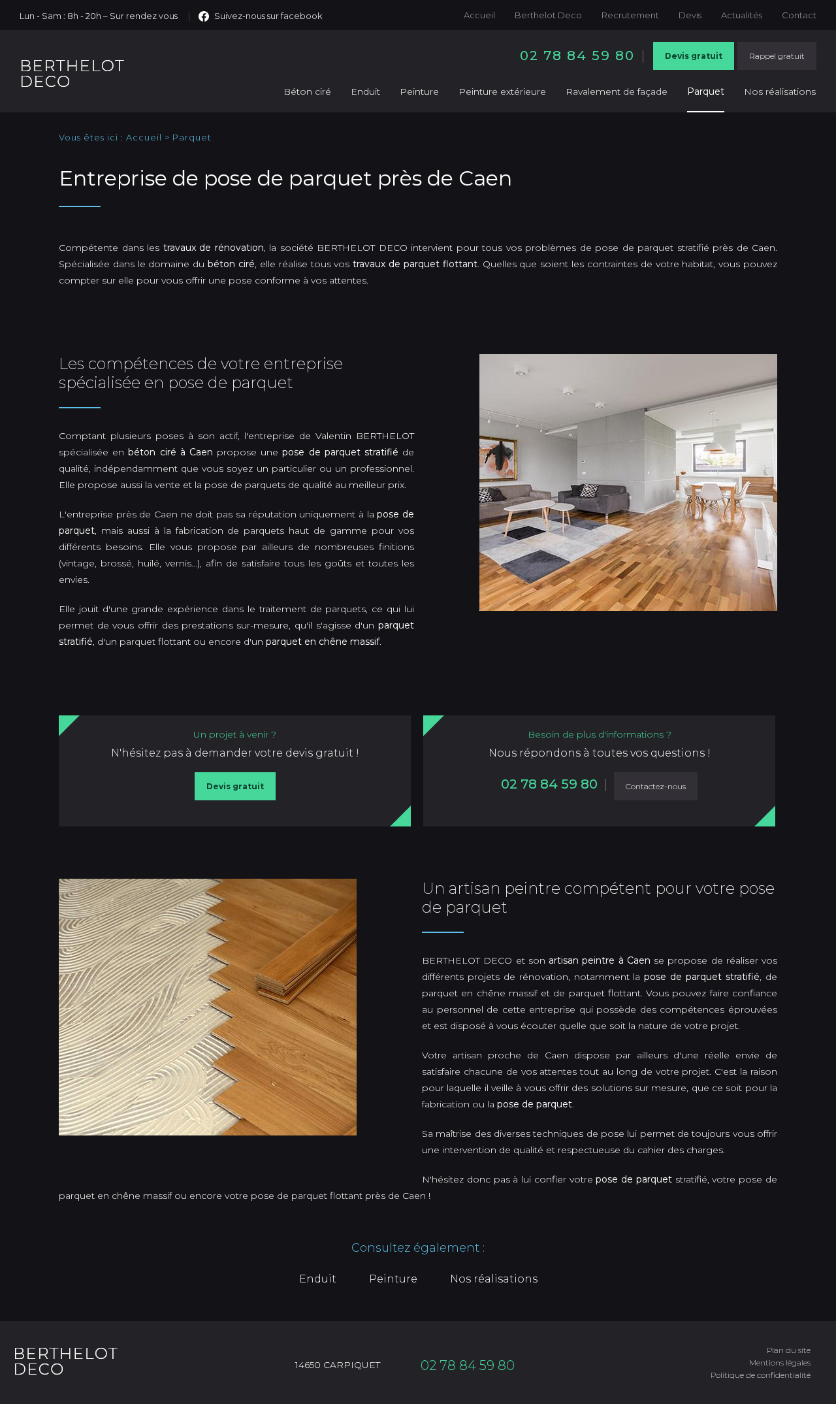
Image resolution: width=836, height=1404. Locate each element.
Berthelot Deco (548, 15)
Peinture (419, 91)
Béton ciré (307, 91)
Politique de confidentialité (761, 1375)
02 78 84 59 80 (577, 55)
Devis (690, 15)
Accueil (479, 15)
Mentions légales (780, 1362)
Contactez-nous (656, 786)
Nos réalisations (780, 91)
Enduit (365, 91)
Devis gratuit (693, 56)
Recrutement (630, 15)
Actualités (741, 15)
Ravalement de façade (616, 91)
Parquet (705, 91)
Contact (799, 15)
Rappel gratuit (777, 56)
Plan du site (789, 1350)
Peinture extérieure (502, 91)
